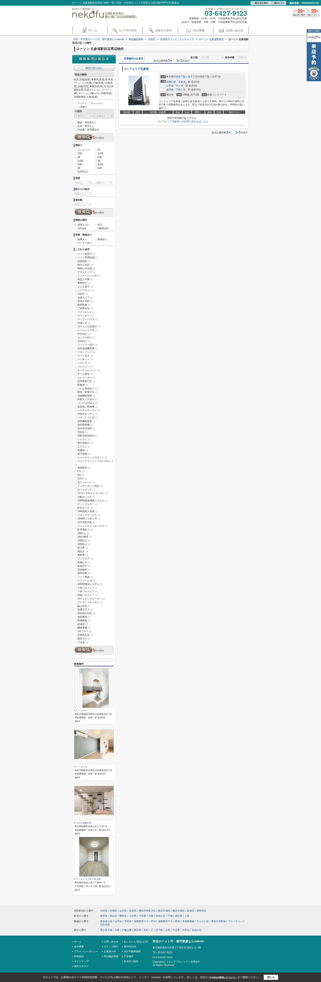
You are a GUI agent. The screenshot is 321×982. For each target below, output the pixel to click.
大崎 (117, 930)
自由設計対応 (86, 613)
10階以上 (83, 540)
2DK (99, 157)
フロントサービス (88, 515)
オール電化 (85, 373)
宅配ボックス (86, 496)
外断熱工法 (85, 635)
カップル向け (86, 337)
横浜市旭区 (164, 910)
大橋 (150, 915)
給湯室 (82, 624)
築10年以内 (130, 946)
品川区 (123, 910)
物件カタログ (81, 966)
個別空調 (83, 573)
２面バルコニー (87, 587)
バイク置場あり (87, 388)
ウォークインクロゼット (92, 457)
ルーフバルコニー (88, 370)
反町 (146, 930)
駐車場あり (85, 529)
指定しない (84, 224)
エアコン (83, 446)
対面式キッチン (87, 414)
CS (80, 471)
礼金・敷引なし (85, 126)
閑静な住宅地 (86, 268)
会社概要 (79, 946)
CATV (82, 478)
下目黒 (142, 915)
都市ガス (83, 638)
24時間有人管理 (87, 511)
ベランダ (83, 362)
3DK (79, 164)
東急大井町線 (218, 921)
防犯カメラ (85, 507)
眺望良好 (83, 304)
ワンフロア (85, 558)
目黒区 (113, 910)
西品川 (113, 915)
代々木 (179, 85)
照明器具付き (86, 381)
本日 (100, 224)
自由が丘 (160, 915)
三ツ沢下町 (157, 930)
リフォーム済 (86, 580)
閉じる (271, 977)
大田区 (103, 910)
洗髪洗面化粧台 (87, 435)
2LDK (80, 160)
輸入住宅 (83, 606)
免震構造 (83, 617)
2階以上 (83, 533)
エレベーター (86, 377)
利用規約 (79, 956)
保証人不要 (85, 279)
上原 (187, 915)
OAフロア (84, 631)
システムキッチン (88, 410)
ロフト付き (85, 355)
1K (98, 149)
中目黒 (176, 930)
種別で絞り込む (94, 68)
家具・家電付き (87, 392)
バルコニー (85, 366)
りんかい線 (203, 921)
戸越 (170, 915)
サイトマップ (81, 961)
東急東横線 (188, 921)
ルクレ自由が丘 (84, 822)
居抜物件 (83, 569)
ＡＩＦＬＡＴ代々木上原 (88, 879)
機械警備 (83, 627)
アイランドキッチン (89, 602)
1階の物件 (84, 536)
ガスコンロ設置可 (88, 326)
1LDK (100, 153)
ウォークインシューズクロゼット (94, 463)
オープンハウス (87, 319)
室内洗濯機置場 (87, 348)
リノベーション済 (88, 275)
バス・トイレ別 (87, 417)
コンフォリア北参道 (136, 68)
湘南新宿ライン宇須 (145, 921)
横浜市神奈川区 (147, 910)
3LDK (100, 164)
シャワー (83, 439)
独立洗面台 (85, 442)
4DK (99, 168)
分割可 (82, 293)
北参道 (182, 81)
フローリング (86, 352)
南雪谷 (103, 915)
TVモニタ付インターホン (92, 493)
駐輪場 (82, 384)
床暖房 (82, 450)
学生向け (83, 334)
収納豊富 (83, 467)
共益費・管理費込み (88, 129)
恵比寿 (178, 915)
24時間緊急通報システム (92, 500)
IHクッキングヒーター (91, 598)
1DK (79, 153)
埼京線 (128, 921)
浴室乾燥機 (85, 424)
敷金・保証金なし (87, 122)
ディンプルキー (87, 504)
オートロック (86, 489)
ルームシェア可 (87, 330)
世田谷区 (201, 910)
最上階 (82, 547)
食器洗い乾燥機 (87, 406)
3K (98, 160)
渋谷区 (177, 76)
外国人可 (83, 323)
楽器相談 (83, 261)
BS (80, 475)
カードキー (85, 315)
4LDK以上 (82, 171)
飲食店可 (83, 565)
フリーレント (86, 312)
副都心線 (171, 81)
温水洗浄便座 (86, 428)
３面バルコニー (87, 591)
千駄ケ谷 (181, 89)
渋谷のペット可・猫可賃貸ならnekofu (178, 941)
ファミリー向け (87, 344)
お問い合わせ (111, 941)
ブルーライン (235, 921)
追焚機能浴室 (86, 421)
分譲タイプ (85, 297)
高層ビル (83, 562)
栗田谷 (123, 915)
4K (78, 168)
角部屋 (82, 555)
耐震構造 (83, 620)
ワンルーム (83, 149)
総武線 (170, 89)
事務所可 (83, 282)
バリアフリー (86, 290)
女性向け (83, 341)
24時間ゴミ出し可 (88, 518)
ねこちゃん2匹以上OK (136, 941)
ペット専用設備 (87, 257)
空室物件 (129, 956)
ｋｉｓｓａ (81, 710)
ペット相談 (85, 576)
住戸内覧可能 (86, 522)
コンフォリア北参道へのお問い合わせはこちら (183, 121)
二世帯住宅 (85, 308)
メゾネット (85, 359)
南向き (82, 551)
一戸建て (82, 107)
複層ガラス (85, 609)
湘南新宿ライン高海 (169, 921)
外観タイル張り (87, 399)
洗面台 (82, 432)
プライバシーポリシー (86, 951)
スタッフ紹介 (111, 946)
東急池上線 (106, 921)
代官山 (185, 930)
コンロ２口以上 (87, 403)
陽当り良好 (85, 264)
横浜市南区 (179, 910)
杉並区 (190, 910)
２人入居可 (85, 286)
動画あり (102, 239)
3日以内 (82, 228)
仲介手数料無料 (132, 951)
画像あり (82, 239)
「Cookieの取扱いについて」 (222, 977)
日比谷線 (105, 924)
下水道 (82, 642)
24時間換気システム (90, 584)
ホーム (77, 941)
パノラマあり (84, 242)
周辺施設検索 (111, 956)
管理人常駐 (85, 301)
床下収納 (83, 453)
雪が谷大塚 (106, 930)
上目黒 (132, 915)
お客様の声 (110, 951)
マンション (97, 103)
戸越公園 (127, 930)
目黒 (167, 930)
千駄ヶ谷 (185, 76)
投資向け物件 (131, 961)
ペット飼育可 (86, 254)
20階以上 (83, 544)
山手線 (170, 85)
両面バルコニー (87, 595)
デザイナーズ (86, 272)
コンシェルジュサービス (92, 526)
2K (78, 157)
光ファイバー (86, 482)
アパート (82, 103)
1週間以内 (103, 228)
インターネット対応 (89, 486)
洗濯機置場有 (86, 395)
